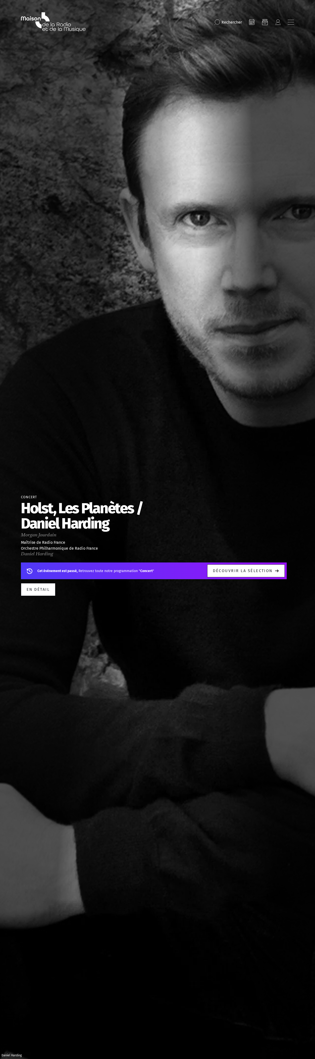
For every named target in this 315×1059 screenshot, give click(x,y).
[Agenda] (252, 22)
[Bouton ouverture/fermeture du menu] (291, 22)
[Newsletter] (265, 22)
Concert (29, 497)
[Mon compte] (278, 22)
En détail (38, 589)
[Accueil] (53, 22)
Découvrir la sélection (243, 570)
